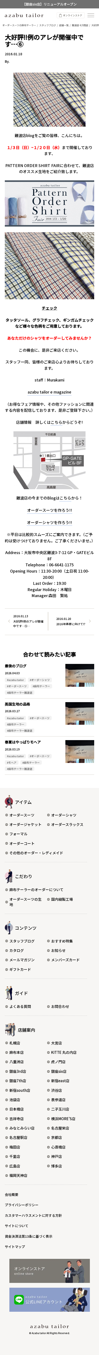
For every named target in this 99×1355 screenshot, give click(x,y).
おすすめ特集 (62, 940)
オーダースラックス (67, 824)
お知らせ (58, 950)
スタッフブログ (22, 940)
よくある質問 (20, 1006)
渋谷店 (56, 1090)
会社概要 (11, 1194)
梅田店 (14, 1146)
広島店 (14, 1165)
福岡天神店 (18, 1175)
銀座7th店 (17, 1080)
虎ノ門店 (58, 1061)
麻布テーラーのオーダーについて (36, 889)
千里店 (14, 1156)
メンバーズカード (65, 959)
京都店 (56, 1137)
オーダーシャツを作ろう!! (49, 522)
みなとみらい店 (22, 1127)
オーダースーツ (21, 815)
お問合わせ (60, 1006)
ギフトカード (20, 969)
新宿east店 (60, 1080)
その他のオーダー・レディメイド (36, 852)
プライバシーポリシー (21, 1204)
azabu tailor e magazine (49, 392)
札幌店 (14, 1042)
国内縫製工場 (62, 899)
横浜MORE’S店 (63, 1118)
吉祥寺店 (16, 1118)
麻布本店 (16, 1052)
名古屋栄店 (60, 1127)
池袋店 (14, 1099)
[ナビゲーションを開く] (90, 15)
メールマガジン (22, 959)
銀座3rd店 (17, 1071)
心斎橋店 (58, 1146)
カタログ (16, 950)
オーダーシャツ (63, 815)
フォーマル (18, 833)
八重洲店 (16, 1061)
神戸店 (56, 1156)
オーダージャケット (25, 824)
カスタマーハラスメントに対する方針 (33, 1215)
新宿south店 (19, 1090)
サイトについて (16, 1225)
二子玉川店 (60, 1108)
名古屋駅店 (18, 1137)
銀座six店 (59, 1071)
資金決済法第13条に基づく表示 (28, 1236)
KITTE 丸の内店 (64, 1052)
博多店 (56, 1165)
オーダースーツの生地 (25, 902)
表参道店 (58, 1099)
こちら (56, 422)
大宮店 (56, 1042)
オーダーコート (22, 843)
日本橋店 (16, 1108)
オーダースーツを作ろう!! (49, 510)
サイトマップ (15, 1246)
